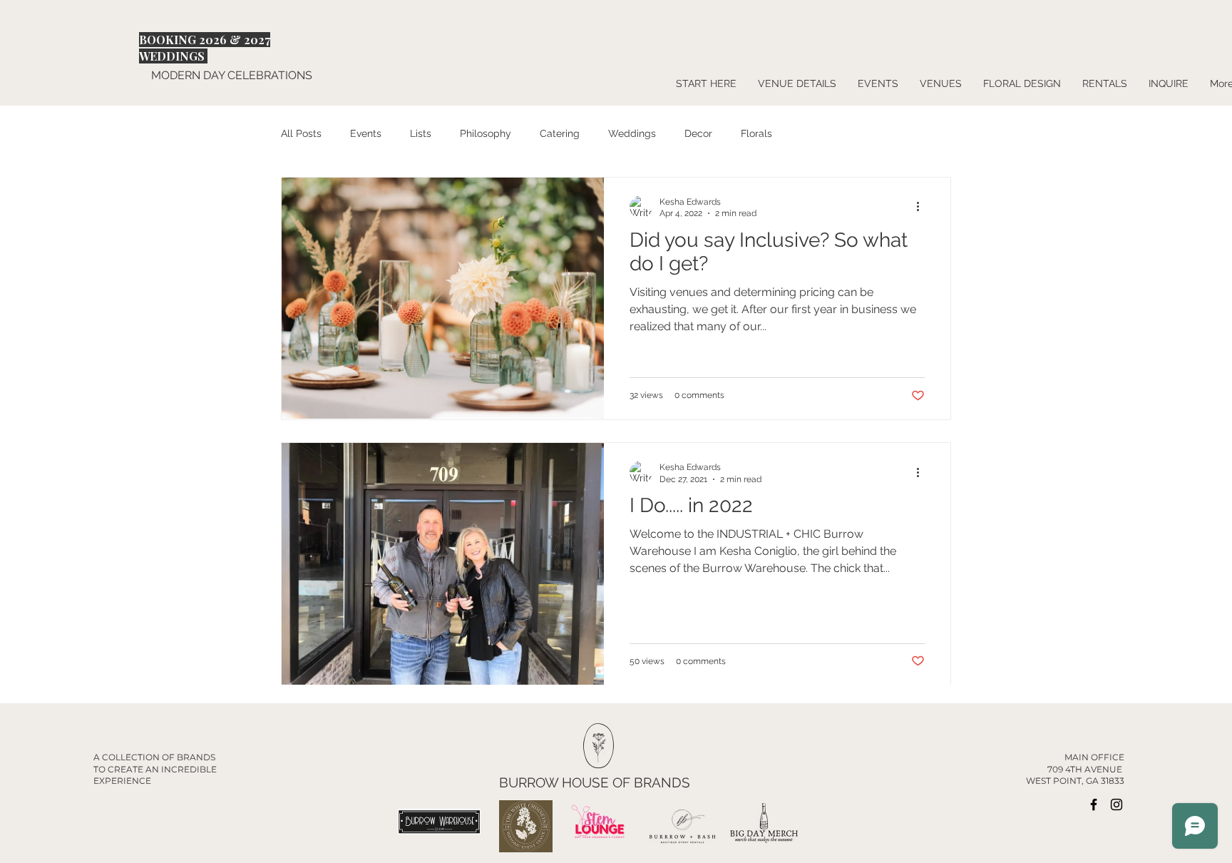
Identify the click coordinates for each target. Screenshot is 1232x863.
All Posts (301, 133)
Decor (698, 133)
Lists (420, 133)
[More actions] (922, 206)
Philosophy (485, 133)
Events (365, 133)
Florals (756, 133)
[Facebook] (1094, 804)
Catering (560, 133)
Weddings (632, 133)
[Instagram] (1116, 804)
